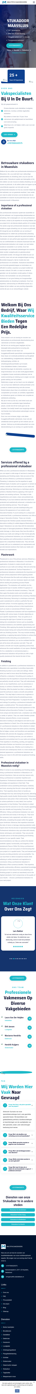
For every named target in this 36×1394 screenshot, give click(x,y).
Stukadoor (6, 1369)
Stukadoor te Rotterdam (18, 1219)
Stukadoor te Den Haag (18, 1215)
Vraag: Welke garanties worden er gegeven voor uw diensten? (18, 1143)
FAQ (4, 1296)
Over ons (6, 1292)
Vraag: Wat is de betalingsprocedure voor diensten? (19, 1152)
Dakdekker (6, 1335)
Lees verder (8, 134)
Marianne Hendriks (13, 1035)
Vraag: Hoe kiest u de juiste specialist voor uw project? (19, 1105)
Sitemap (5, 1311)
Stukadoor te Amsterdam (18, 1210)
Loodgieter (6, 1346)
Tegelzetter (6, 1373)
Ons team (6, 1304)
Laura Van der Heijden (14, 1017)
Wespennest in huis (9, 1376)
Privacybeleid (7, 1300)
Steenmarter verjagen (10, 1365)
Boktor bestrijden (8, 1327)
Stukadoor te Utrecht (18, 1224)
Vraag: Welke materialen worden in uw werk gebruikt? (19, 1160)
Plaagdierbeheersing (9, 1354)
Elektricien (6, 1338)
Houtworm (6, 1342)
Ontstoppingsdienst (9, 1350)
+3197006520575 (14, 45)
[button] (10, 959)
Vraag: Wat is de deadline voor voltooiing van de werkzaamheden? (19, 1135)
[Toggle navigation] (34, 2)
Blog (4, 1307)
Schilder (5, 1357)
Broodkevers (7, 1331)
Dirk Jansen (9, 1026)
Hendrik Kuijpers (12, 1045)
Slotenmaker (7, 1361)
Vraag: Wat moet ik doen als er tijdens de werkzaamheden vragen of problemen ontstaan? (19, 1169)
